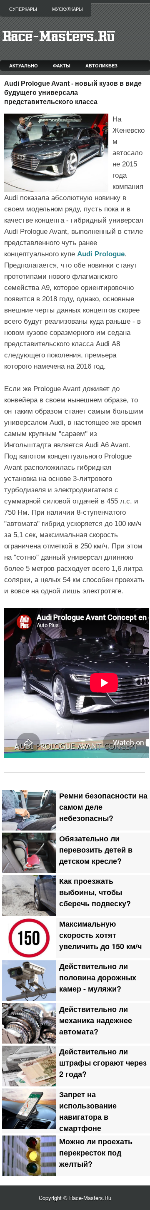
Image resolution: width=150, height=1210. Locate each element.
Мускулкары (67, 9)
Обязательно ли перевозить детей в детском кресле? (95, 849)
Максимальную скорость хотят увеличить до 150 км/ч (100, 934)
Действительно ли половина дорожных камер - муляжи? (97, 977)
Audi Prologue (101, 254)
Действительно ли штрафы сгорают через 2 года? (103, 1062)
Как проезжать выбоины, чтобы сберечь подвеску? (95, 891)
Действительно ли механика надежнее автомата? (95, 1020)
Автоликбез (101, 65)
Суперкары (23, 9)
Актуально (23, 65)
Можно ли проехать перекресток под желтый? (95, 1152)
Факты (61, 65)
